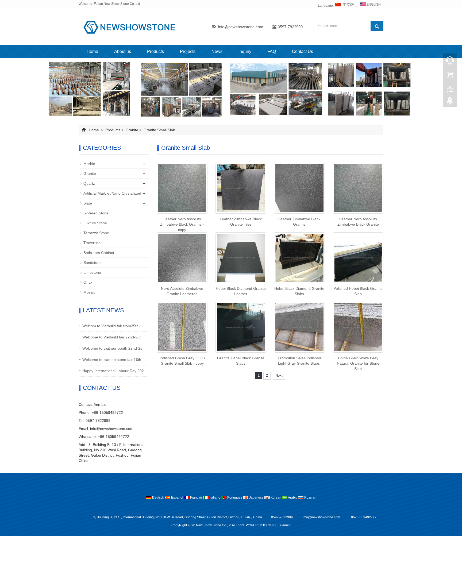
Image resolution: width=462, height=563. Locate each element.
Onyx (87, 282)
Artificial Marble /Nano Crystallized (112, 193)
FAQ (271, 51)
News (216, 51)
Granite (132, 130)
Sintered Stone (96, 213)
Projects (187, 51)
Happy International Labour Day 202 (113, 371)
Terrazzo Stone (96, 233)
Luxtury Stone (95, 223)
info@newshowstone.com (240, 27)
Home (92, 51)
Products (155, 51)
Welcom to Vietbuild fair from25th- (111, 326)
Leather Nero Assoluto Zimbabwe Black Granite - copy (182, 224)
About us (122, 51)
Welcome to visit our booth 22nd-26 (112, 348)
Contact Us (302, 51)
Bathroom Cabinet (98, 252)
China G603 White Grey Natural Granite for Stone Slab (358, 363)
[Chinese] (344, 5)
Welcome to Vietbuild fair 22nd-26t (111, 337)
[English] (370, 5)
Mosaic (89, 292)
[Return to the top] (450, 102)
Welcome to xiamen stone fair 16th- (112, 359)
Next (279, 375)
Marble (89, 163)
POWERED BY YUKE (262, 525)
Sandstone (92, 262)
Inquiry (244, 51)
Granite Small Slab (159, 130)
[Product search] (377, 26)
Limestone (92, 272)
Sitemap (285, 525)
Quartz (89, 183)
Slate (87, 203)
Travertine (92, 243)
